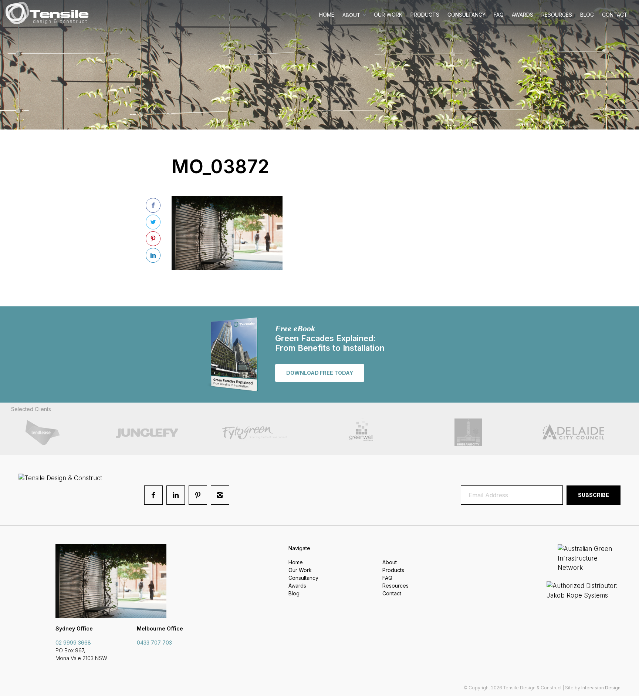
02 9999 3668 (73, 642)
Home (326, 14)
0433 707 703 (154, 642)
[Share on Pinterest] (153, 238)
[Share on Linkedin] (153, 255)
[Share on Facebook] (153, 205)
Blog (587, 14)
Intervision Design (601, 687)
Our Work (388, 14)
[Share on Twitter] (153, 222)
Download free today (319, 373)
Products (424, 14)
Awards (522, 14)
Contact (615, 14)
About (351, 15)
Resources (556, 14)
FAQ (499, 14)
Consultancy (466, 14)
